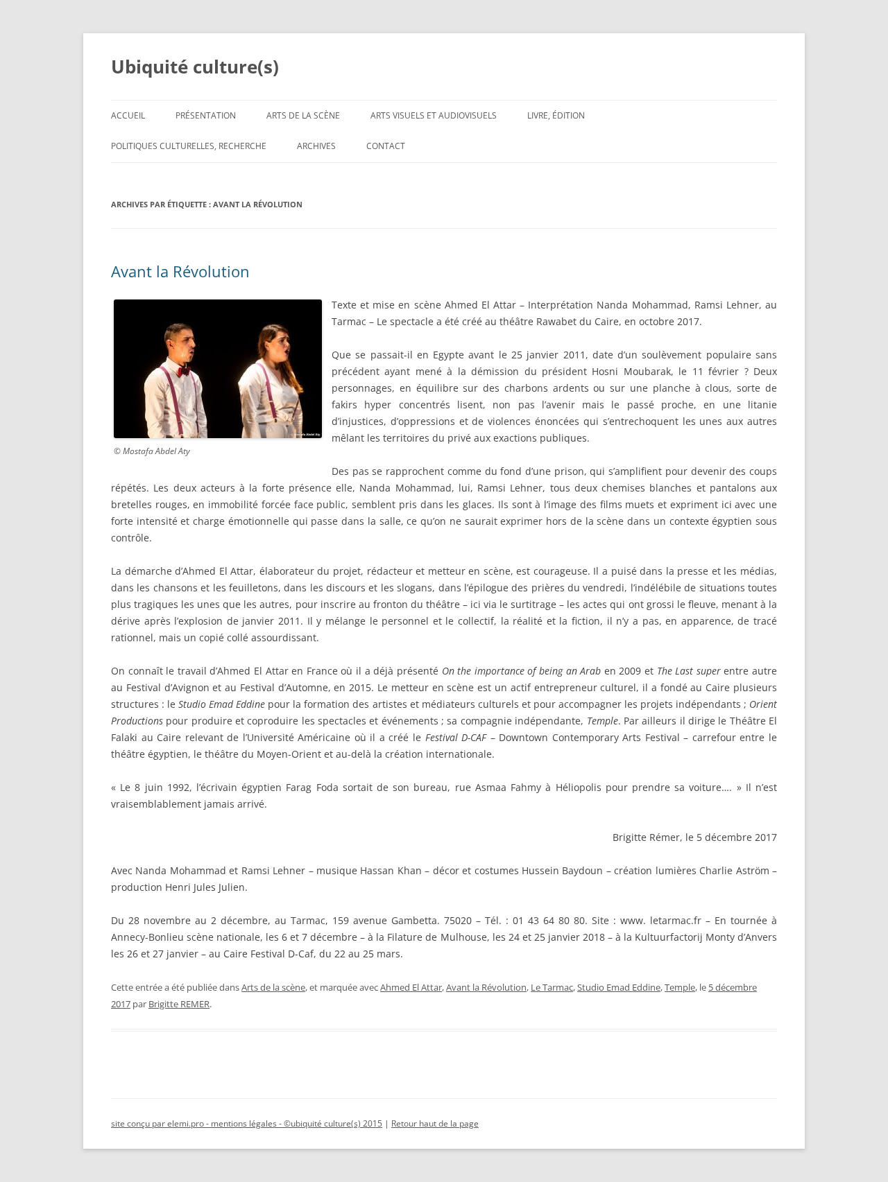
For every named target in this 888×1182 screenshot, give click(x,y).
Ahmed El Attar (411, 987)
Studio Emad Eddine (618, 987)
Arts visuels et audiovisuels (433, 115)
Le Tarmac (552, 987)
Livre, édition (556, 115)
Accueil (128, 115)
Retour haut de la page (435, 1123)
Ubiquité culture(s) (195, 66)
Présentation (206, 115)
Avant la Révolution (180, 271)
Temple (680, 987)
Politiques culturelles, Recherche (188, 146)
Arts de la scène (303, 115)
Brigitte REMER (179, 1004)
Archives (316, 146)
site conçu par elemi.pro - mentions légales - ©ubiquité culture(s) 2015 (246, 1123)
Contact (385, 146)
